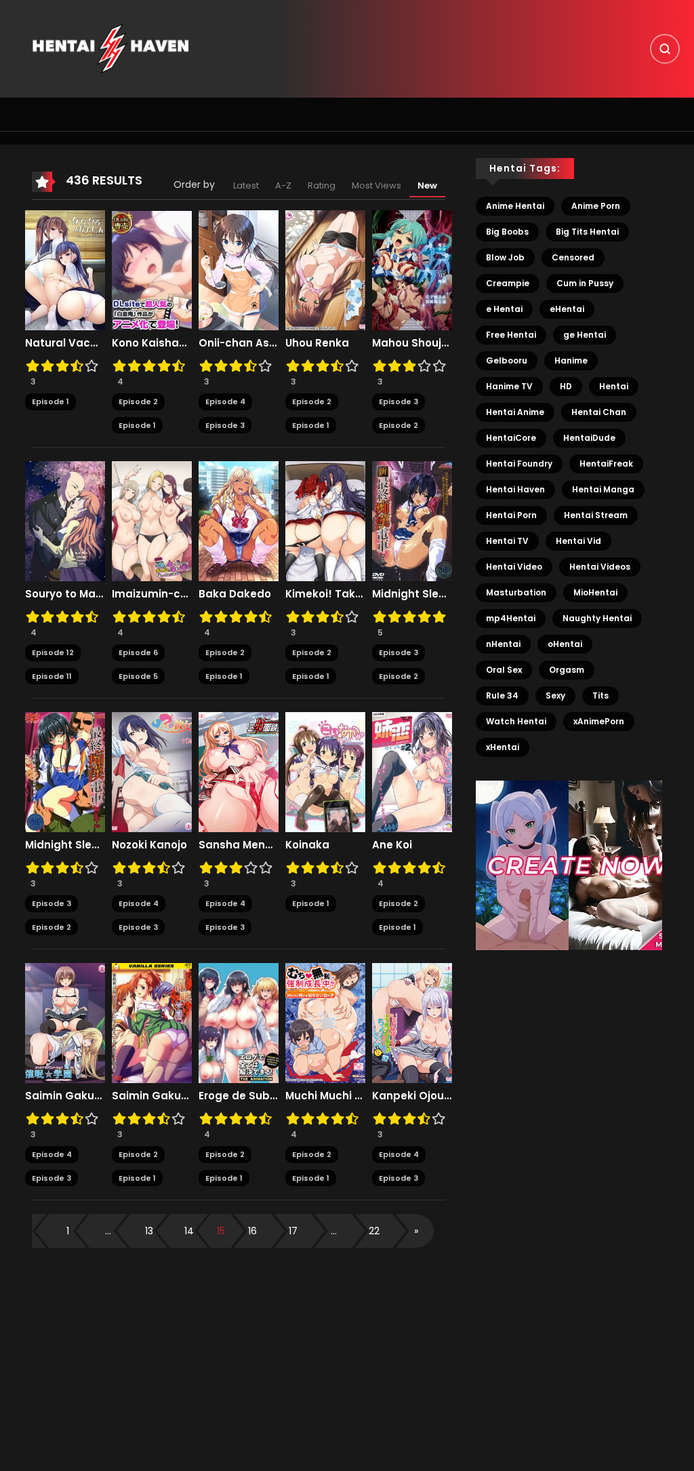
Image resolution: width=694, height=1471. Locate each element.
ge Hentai (584, 334)
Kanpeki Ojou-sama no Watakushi (412, 1096)
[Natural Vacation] (65, 270)
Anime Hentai (515, 206)
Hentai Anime (515, 412)
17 (293, 1231)
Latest (246, 185)
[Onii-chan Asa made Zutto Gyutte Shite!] (239, 270)
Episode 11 (52, 676)
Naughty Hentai (597, 618)
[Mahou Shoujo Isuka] (412, 270)
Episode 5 (138, 676)
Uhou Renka (317, 343)
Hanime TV (509, 386)
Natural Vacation (65, 343)
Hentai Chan (598, 412)
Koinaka (307, 845)
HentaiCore (511, 438)
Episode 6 (138, 652)
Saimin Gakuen (152, 1096)
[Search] (665, 49)
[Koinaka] (325, 772)
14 (189, 1231)
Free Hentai (511, 334)
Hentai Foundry (519, 463)
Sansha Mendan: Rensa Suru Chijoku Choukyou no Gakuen (239, 845)
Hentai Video (514, 566)
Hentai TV (507, 541)
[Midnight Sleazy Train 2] (412, 521)
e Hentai (504, 309)
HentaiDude (589, 438)
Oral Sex (504, 669)
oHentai (565, 644)
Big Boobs (507, 231)
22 (374, 1231)
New (427, 185)
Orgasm (566, 669)
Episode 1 (50, 401)
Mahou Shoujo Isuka (412, 343)
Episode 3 (225, 425)
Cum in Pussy (584, 283)
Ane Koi (392, 845)
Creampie (507, 283)
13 (149, 1231)
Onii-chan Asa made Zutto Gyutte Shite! (239, 343)
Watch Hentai (516, 721)
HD (566, 386)
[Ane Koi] (412, 772)
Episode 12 (53, 652)
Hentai (613, 386)
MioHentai (595, 592)
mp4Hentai (510, 618)
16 (252, 1231)
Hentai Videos (599, 566)
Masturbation (516, 592)
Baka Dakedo (235, 594)
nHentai (503, 644)
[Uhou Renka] (325, 270)
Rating (321, 185)
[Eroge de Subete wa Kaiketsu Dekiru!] (239, 1022)
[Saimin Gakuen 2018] (65, 1022)
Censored (573, 257)
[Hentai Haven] (110, 48)
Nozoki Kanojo (149, 845)
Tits (600, 695)
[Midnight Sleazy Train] (65, 772)
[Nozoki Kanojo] (152, 772)
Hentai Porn (511, 515)
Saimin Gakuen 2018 (65, 1096)
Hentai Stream (596, 515)
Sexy (555, 695)
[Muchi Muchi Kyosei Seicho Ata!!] (325, 1022)
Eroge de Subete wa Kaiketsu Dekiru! (239, 1096)
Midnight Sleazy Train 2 (412, 594)
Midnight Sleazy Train (65, 845)
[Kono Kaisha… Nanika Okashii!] (152, 270)
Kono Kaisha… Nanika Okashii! (152, 343)
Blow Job (505, 257)
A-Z (283, 185)
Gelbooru (506, 360)
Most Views (376, 185)
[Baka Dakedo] (239, 521)
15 (221, 1231)
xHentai (502, 747)
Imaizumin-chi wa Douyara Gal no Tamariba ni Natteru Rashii (152, 594)
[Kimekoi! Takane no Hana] (325, 521)
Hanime (571, 360)
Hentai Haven (515, 489)
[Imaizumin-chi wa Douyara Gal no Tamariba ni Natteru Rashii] (152, 521)
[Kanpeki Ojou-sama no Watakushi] (412, 1022)
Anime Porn (595, 206)
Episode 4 (225, 401)
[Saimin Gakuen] (152, 1022)
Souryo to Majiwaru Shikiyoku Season (65, 594)
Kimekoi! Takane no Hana (325, 594)
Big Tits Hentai (587, 231)
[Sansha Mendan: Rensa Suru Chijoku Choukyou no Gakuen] (239, 772)
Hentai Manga (603, 489)
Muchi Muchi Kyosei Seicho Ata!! (325, 1096)
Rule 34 (502, 695)
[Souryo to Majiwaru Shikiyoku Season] (65, 521)
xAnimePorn (598, 721)
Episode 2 (138, 401)
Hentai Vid (578, 541)
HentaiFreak (606, 463)
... (108, 1231)
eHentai (567, 309)
